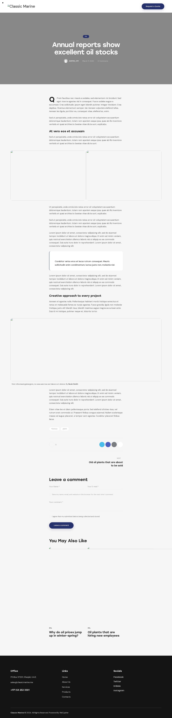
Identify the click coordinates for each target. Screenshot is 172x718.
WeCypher (64, 712)
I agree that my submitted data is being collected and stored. (76, 516)
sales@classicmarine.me (22, 682)
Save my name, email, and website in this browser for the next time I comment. (82, 494)
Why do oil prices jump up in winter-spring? (65, 634)
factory (54, 429)
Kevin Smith (73, 384)
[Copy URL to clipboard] (120, 444)
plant (65, 429)
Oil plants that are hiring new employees (103, 634)
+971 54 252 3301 (20, 690)
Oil (86, 36)
